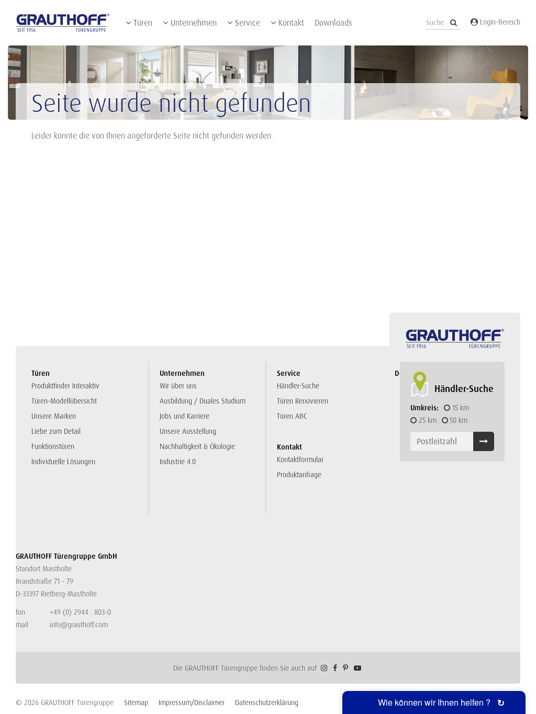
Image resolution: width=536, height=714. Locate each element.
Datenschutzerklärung (266, 702)
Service (247, 22)
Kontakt (291, 22)
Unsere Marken (53, 416)
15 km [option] (460, 407)
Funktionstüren (52, 446)
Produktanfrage (299, 474)
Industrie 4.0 (178, 461)
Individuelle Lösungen (63, 461)
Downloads (333, 22)
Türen (142, 22)
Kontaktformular (300, 459)
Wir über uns (178, 385)
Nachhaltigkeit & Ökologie (197, 446)
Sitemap (136, 702)
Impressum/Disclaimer (192, 702)
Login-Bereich (499, 22)
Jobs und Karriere (184, 416)
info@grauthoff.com (79, 624)
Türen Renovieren (302, 401)
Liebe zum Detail (56, 431)
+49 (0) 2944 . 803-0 (80, 612)
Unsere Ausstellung (188, 431)
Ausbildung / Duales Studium (202, 401)
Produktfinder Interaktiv (65, 385)
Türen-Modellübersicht (64, 401)
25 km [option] (428, 420)
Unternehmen (194, 22)
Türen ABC (292, 416)
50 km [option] (458, 420)
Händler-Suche (298, 385)
